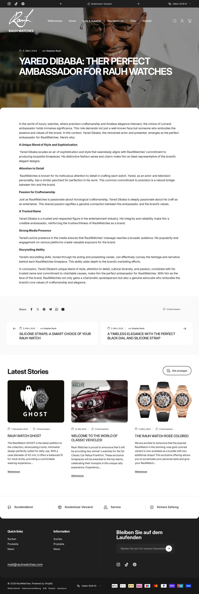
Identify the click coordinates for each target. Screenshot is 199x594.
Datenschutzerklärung (31, 588)
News (11, 549)
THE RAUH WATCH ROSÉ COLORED (162, 436)
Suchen (12, 539)
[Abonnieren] (169, 548)
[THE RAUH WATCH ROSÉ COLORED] (163, 401)
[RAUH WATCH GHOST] (36, 401)
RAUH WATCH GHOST (24, 436)
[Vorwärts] (138, 4)
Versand (51, 588)
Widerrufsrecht (14, 588)
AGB (44, 588)
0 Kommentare (173, 309)
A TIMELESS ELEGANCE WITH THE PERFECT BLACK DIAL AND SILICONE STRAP (141, 336)
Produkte (13, 544)
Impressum (62, 588)
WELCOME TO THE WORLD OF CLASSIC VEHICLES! (94, 438)
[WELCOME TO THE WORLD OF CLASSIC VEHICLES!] (99, 401)
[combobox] (180, 4)
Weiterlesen (14, 471)
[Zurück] (60, 4)
